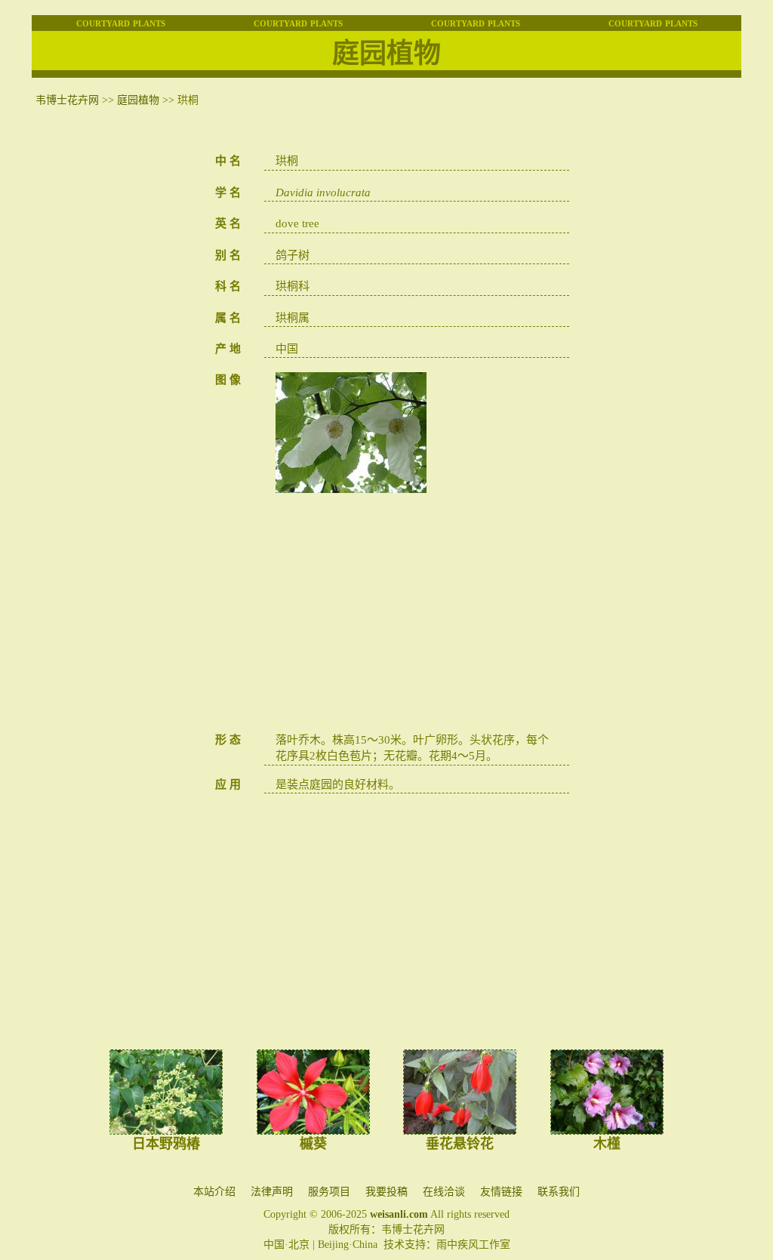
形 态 (228, 740)
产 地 (228, 349)
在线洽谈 (444, 1191)
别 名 (228, 255)
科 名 (228, 286)
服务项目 (329, 1191)
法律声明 (272, 1191)
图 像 (228, 380)
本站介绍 (214, 1191)
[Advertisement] (417, 615)
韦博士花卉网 (67, 100)
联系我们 (558, 1191)
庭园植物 (138, 100)
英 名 (228, 223)
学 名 (228, 192)
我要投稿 (386, 1191)
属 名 (228, 318)
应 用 (228, 784)
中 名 (228, 161)
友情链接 (501, 1191)
